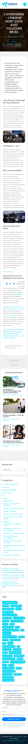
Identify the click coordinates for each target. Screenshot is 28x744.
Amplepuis (11, 309)
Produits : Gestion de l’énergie (13, 514)
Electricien (21, 637)
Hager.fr (10, 272)
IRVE (3, 496)
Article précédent (14, 360)
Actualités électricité (10, 602)
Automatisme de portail (9, 615)
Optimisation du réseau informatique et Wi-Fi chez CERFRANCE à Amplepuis (10, 583)
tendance (18, 668)
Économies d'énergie (8, 677)
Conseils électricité (8, 627)
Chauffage (6, 621)
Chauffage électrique (17, 621)
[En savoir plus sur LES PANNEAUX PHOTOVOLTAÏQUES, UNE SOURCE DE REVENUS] (14, 382)
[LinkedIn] (14, 284)
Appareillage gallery (16, 605)
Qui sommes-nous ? (19, 741)
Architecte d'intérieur (8, 609)
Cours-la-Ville (19, 309)
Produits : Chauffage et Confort (13, 508)
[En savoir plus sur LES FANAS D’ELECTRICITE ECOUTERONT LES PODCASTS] (14, 431)
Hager (10, 643)
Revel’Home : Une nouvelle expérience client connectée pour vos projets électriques (13, 570)
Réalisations (6, 522)
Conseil (12, 624)
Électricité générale (8, 680)
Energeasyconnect (15, 640)
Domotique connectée (9, 637)
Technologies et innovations (11, 555)
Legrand (5, 652)
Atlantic (18, 609)
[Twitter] (10, 284)
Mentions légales (8, 741)
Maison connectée (15, 652)
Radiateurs (20, 658)
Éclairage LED (17, 674)
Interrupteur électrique (9, 646)
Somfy (4, 665)
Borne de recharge (19, 618)
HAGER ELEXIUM (17, 294)
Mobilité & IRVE (8, 501)
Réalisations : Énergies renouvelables (10, 537)
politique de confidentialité (14, 725)
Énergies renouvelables (9, 490)
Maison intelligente (7, 655)
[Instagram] (17, 284)
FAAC (4, 643)
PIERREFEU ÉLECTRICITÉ (9, 658)
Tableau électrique (8, 668)
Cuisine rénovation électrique (10, 630)
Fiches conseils (7, 493)
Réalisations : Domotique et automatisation (12, 529)
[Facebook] (7, 284)
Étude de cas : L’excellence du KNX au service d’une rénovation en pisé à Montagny (13, 577)
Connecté (5, 624)
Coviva (17, 627)
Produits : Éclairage (9, 511)
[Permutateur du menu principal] (25, 4)
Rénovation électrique (17, 662)
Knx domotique (7, 649)
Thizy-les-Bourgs (10, 315)
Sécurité (11, 665)
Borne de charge (7, 618)
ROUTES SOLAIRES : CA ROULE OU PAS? (13, 416)
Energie (19, 37)
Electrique (5, 640)
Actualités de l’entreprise (16, 395)
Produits (4, 499)
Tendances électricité (9, 671)
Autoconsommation (8, 612)
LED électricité (17, 649)
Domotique (5, 487)
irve (18, 646)
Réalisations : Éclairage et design (14, 533)
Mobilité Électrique (19, 655)
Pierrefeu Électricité (18, 736)
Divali (22, 630)
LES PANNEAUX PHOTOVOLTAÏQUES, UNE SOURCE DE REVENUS (12, 391)
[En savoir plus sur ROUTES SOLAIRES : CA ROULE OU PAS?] (14, 406)
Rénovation (5, 662)
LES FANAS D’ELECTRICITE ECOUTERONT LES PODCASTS (13, 442)
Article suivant (14, 365)
